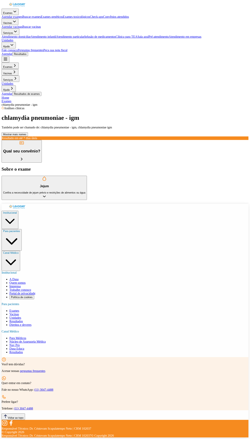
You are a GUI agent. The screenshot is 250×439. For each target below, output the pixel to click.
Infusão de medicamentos (100, 36)
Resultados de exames (27, 93)
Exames (7, 13)
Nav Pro (14, 345)
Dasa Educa (16, 348)
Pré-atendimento (159, 36)
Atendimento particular (70, 36)
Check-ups (96, 16)
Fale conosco (10, 50)
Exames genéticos (52, 16)
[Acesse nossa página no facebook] (11, 425)
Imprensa (15, 286)
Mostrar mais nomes (14, 134)
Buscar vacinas (31, 26)
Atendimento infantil (43, 36)
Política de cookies (22, 297)
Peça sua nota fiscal (55, 50)
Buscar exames (31, 16)
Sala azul (143, 36)
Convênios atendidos (116, 16)
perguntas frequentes (32, 371)
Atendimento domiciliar (16, 36)
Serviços (8, 32)
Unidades (7, 40)
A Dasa (14, 279)
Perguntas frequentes (30, 50)
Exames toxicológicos (76, 16)
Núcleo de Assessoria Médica (27, 341)
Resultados (20, 54)
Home (5, 97)
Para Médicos (17, 338)
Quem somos (17, 282)
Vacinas (7, 23)
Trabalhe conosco (20, 289)
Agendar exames (12, 16)
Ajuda (6, 46)
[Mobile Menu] (5, 59)
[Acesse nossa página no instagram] (5, 425)
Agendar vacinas (12, 26)
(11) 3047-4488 (43, 389)
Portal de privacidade (22, 293)
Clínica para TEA (127, 36)
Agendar (7, 54)
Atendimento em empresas (185, 36)
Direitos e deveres (20, 324)
